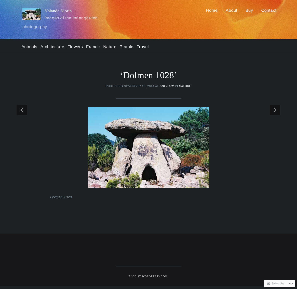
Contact (268, 10)
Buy (249, 10)
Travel (143, 47)
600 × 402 (167, 86)
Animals (29, 47)
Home (212, 10)
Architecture (52, 47)
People (126, 47)
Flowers (75, 47)
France (93, 47)
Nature (109, 47)
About (231, 10)
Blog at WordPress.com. (148, 276)
